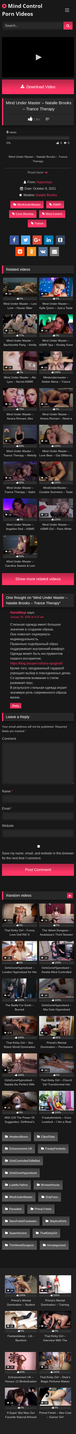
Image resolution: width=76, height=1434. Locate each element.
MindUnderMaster (29, 204)
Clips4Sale (48, 1136)
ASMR (57, 204)
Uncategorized (56, 1245)
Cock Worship (24, 213)
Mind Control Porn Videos (22, 9)
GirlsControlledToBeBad (24, 1160)
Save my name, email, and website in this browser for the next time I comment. (38, 856)
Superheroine (18, 1233)
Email (7, 808)
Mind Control (54, 213)
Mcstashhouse (50, 1184)
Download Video (40, 87)
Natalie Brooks (46, 195)
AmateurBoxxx (18, 1136)
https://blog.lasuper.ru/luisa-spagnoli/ (36, 663)
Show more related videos (38, 579)
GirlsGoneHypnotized (23, 1172)
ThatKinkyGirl (48, 1233)
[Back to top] (63, 1422)
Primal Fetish (43, 1208)
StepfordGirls (58, 1221)
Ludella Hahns (18, 1184)
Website (8, 825)
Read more (36, 172)
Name (7, 791)
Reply (15, 705)
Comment (9, 738)
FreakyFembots (55, 1148)
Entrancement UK (20, 1148)
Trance (38, 223)
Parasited (15, 1208)
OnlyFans (52, 1197)
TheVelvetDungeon (21, 1245)
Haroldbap (18, 612)
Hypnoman (44, 182)
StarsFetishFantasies (22, 1221)
